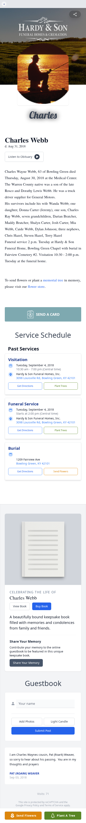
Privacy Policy (31, 805)
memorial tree (53, 280)
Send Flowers (60, 471)
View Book (19, 606)
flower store (36, 286)
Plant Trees (61, 386)
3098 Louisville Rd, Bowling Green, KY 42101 (45, 378)
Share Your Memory (26, 663)
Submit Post (43, 731)
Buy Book (42, 606)
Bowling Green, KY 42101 (33, 463)
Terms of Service (54, 805)
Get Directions (25, 386)
